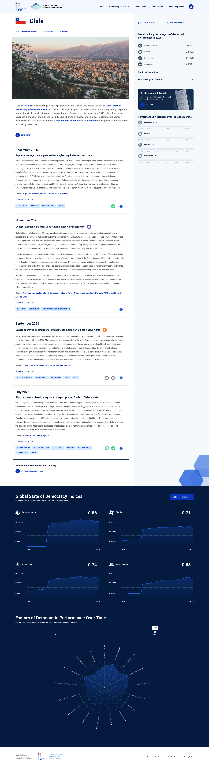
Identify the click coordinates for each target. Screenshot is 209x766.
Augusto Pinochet (41, 448)
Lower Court (22, 452)
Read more (25, 135)
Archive (65, 32)
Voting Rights (41, 377)
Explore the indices (180, 497)
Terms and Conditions (154, 757)
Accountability (23, 448)
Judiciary (34, 206)
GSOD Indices (49, 32)
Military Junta (84, 448)
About (101, 7)
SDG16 (60, 206)
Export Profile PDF (148, 23)
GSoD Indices (140, 7)
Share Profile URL (177, 23)
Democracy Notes (176, 7)
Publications (157, 7)
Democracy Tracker (117, 7)
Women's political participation (56, 309)
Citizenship (56, 377)
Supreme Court (48, 206)
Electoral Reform (24, 377)
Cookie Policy (173, 757)
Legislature (34, 309)
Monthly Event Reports (27, 32)
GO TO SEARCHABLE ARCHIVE (32, 471)
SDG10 (75, 377)
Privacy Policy (189, 757)
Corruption (22, 206)
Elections (21, 309)
